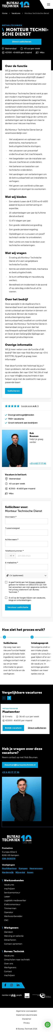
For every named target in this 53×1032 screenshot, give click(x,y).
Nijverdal (20, 872)
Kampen (23, 868)
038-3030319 (8, 858)
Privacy (26, 1023)
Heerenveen (36, 868)
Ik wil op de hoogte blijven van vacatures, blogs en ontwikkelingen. (27, 599)
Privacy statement (37, 582)
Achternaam (11, 539)
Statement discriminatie (26, 1015)
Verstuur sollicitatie (18, 607)
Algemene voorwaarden (26, 1011)
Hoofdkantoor (9, 868)
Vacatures (16, 13)
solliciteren (37, 728)
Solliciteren (14, 391)
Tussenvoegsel (12, 528)
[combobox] (10, 556)
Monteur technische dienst (37, 13)
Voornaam (10, 517)
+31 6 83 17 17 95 (38, 463)
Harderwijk (8, 872)
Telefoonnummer (13, 551)
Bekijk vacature (13, 728)
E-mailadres (11, 562)
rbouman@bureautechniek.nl (19, 765)
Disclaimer (26, 1019)
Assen (30, 872)
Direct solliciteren (21, 42)
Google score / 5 (30, 406)
